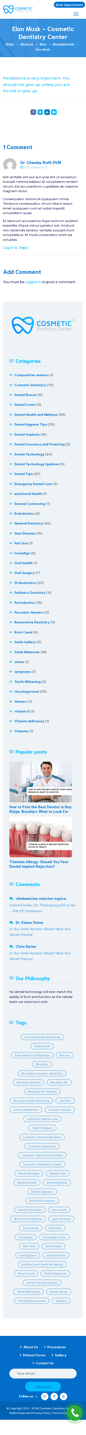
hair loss (21, 543)
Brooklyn (42, 1064)
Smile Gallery (25, 641)
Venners (20, 701)
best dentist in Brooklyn (32, 1055)
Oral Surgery (24, 572)
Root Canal (23, 632)
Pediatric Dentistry (30, 592)
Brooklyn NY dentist (42, 1091)
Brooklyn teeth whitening (31, 1100)
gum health (31, 1228)
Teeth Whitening (27, 681)
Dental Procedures (42, 1200)
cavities (65, 1100)
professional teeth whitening (42, 1264)
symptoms (22, 671)
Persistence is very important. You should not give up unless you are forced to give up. (36, 84)
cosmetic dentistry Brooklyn (42, 1155)
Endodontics (24, 513)
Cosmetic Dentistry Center (42, 1164)
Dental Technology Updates (36, 464)
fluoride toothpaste (28, 1219)
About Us (30, 1346)
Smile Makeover (27, 651)
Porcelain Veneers (28, 612)
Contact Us (44, 1363)
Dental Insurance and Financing (39, 444)
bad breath (42, 1046)
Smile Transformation (42, 1282)
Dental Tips (23, 473)
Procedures (56, 1346)
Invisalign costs (54, 1237)
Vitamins (21, 731)
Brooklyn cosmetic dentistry (42, 1073)
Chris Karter (26, 946)
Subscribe (43, 1386)
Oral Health (23, 562)
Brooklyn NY (59, 1082)
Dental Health (27, 1182)
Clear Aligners (42, 1128)
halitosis (55, 1228)
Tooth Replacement (32, 1301)
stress (19, 661)
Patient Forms (34, 1355)
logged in (33, 282)
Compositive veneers (31, 374)
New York (29, 1246)
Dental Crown (24, 404)
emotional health (28, 493)
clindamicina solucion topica (41, 898)
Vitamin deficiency (29, 721)
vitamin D (22, 711)
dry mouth (59, 1210)
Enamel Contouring (29, 503)
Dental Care (57, 1173)
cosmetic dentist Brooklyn (42, 1137)
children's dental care (42, 1119)
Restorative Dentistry (31, 622)
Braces (65, 1055)
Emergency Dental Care (33, 483)
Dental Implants (27, 434)
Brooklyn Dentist (28, 1082)
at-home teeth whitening (42, 1037)
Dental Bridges (28, 1173)
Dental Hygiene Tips (30, 424)
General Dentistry (28, 523)
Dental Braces (25, 394)
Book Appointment (69, 4)
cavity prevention (26, 1109)
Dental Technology (29, 454)
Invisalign (22, 553)
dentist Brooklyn (30, 1210)
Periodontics (24, 602)
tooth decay (58, 1291)
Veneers (61, 1301)
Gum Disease (24, 533)
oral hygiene (27, 1255)
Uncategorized (26, 691)
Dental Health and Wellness (36, 414)
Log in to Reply (15, 248)
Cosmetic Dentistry (30, 384)
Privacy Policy (41, 1413)
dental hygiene (57, 1182)
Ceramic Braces (59, 1109)
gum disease (61, 1219)
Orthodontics (25, 582)
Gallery (60, 1355)
